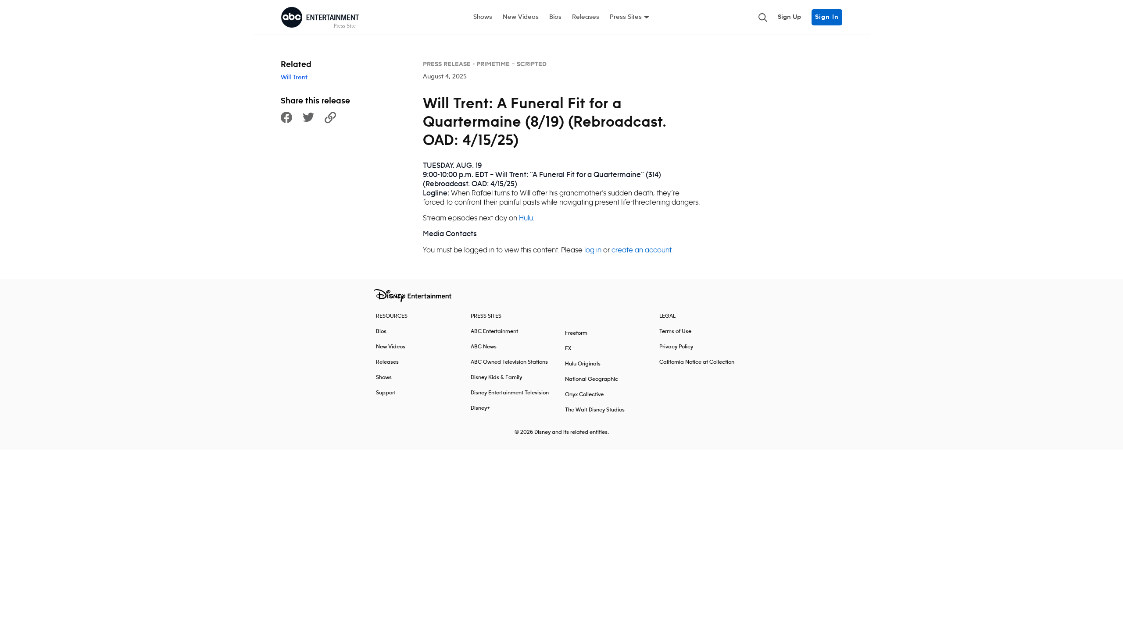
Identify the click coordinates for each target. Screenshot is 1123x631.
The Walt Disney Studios (595, 410)
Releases (585, 17)
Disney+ (480, 408)
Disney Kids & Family (496, 377)
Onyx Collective (584, 394)
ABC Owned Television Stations (509, 362)
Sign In (827, 17)
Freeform (576, 333)
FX (568, 348)
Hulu (526, 217)
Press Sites (626, 17)
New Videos (521, 17)
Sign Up (789, 17)
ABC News (484, 347)
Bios (555, 17)
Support (386, 393)
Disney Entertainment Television (510, 393)
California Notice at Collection (696, 362)
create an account (641, 249)
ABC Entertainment (494, 331)
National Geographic (591, 379)
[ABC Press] (320, 17)
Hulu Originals (583, 364)
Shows (482, 17)
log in (592, 249)
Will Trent (294, 77)
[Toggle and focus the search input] (762, 17)
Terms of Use (675, 331)
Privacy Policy (676, 347)
